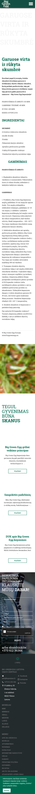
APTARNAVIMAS (8, 744)
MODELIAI (5, 741)
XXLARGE (5, 727)
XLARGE (5, 724)
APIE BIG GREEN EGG (9, 738)
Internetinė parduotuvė (12, 753)
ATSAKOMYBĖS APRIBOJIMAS (13, 774)
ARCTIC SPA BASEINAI (10, 771)
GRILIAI (4, 756)
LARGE (4, 721)
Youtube (23, 683)
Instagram (24, 679)
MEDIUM (5, 718)
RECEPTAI (5, 768)
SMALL (4, 715)
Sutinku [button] (6, 790)
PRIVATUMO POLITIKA (10, 762)
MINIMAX (5, 712)
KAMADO (5, 759)
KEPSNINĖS (6, 765)
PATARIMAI (6, 747)
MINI (4, 709)
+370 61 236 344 (10, 682)
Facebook (23, 676)
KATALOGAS (6, 750)
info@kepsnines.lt (8, 678)
